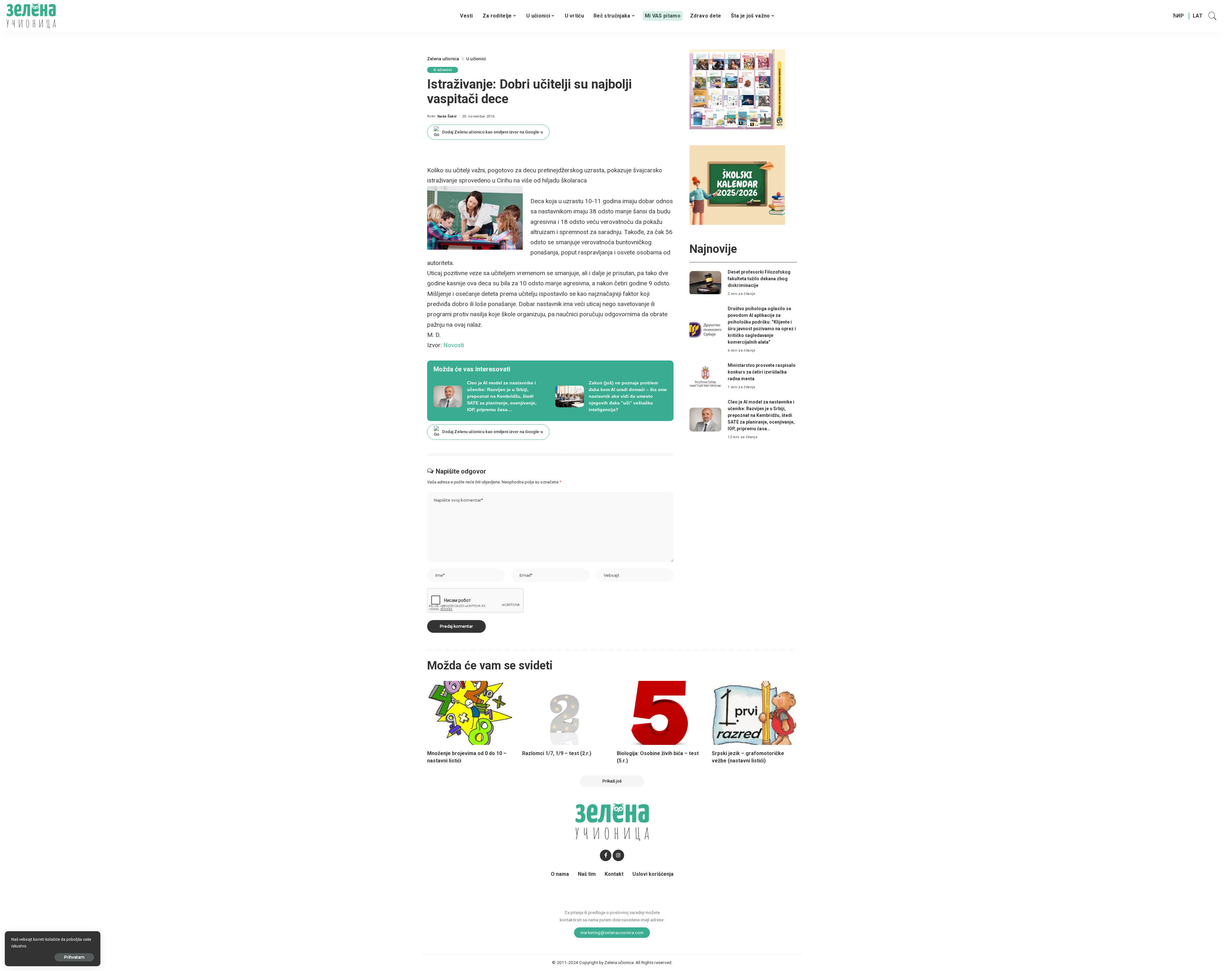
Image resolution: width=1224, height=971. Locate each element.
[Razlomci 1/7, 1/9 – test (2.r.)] (565, 713)
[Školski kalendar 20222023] (737, 185)
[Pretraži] (1212, 16)
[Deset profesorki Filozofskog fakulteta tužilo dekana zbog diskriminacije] (705, 283)
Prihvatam (74, 957)
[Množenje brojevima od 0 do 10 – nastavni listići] (470, 713)
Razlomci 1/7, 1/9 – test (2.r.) (556, 753)
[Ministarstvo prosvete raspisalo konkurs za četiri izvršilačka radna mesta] (705, 376)
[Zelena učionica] (31, 16)
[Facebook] (605, 855)
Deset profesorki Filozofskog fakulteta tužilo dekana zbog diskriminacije (759, 278)
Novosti (453, 345)
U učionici (442, 70)
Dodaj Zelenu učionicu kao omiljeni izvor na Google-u (492, 132)
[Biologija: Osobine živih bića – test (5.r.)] (659, 713)
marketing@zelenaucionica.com (612, 932)
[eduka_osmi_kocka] (737, 89)
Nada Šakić (447, 116)
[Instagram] (618, 855)
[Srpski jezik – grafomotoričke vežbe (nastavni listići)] (754, 713)
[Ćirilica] (1178, 16)
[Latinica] (1198, 16)
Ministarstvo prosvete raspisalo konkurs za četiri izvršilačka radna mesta (762, 372)
